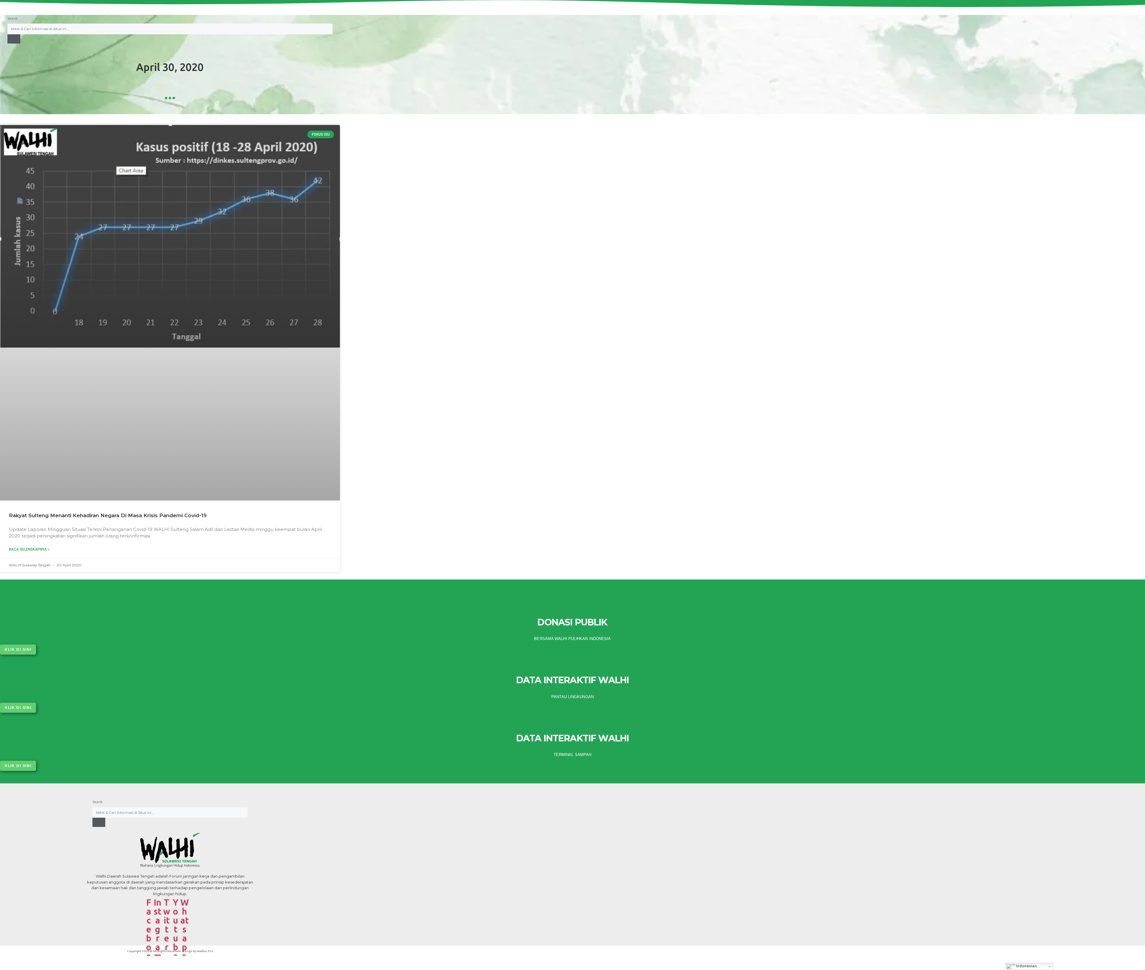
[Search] (13, 39)
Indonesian (1026, 966)
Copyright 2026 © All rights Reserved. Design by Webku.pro (170, 951)
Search (12, 18)
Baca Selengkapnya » (29, 549)
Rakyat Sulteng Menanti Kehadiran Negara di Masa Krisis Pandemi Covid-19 (108, 515)
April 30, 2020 (170, 67)
